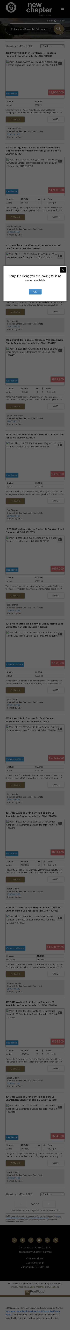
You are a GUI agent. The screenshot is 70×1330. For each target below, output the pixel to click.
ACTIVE (50, 21)
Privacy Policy (17, 1286)
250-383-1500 (13, 894)
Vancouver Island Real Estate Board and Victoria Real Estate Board (33, 1217)
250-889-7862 (13, 232)
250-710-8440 (13, 988)
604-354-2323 (13, 421)
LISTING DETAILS (15, 119)
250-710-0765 (13, 326)
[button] (14, 1240)
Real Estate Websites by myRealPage (42, 1286)
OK (35, 291)
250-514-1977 (13, 134)
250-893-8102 (13, 516)
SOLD (62, 21)
